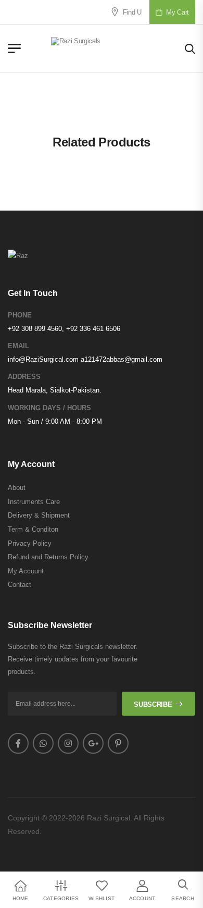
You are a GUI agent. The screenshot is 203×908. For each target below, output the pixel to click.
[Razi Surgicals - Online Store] (103, 48)
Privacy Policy (30, 543)
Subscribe (153, 704)
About (17, 488)
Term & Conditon (33, 529)
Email (18, 346)
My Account (26, 571)
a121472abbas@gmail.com (121, 359)
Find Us (131, 12)
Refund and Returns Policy (48, 557)
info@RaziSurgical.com (43, 359)
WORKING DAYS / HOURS (49, 408)
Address (24, 377)
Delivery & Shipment (39, 515)
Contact (19, 584)
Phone (20, 315)
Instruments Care (34, 502)
